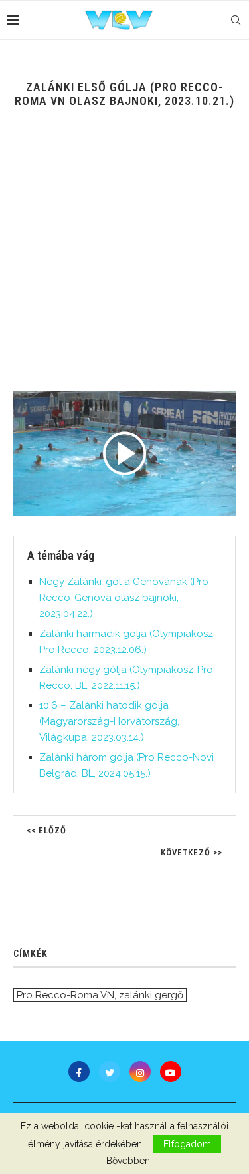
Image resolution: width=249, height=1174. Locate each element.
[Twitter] (109, 1071)
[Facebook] (79, 1071)
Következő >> (191, 852)
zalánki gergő (151, 995)
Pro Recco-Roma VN (65, 995)
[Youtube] (170, 1071)
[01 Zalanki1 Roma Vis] (124, 453)
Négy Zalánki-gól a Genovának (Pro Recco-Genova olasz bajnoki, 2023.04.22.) (123, 598)
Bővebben (128, 1160)
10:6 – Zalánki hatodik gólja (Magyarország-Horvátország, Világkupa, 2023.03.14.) (109, 721)
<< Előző (46, 830)
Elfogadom (187, 1144)
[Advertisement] (124, 259)
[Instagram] (140, 1071)
